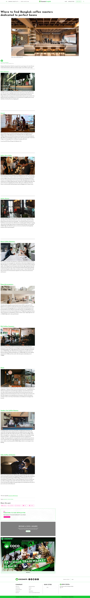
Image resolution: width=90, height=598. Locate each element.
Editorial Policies (32, 586)
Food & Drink (10, 499)
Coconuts (46, 1)
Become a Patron (66, 579)
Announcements (19, 589)
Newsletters (71, 1)
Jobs (30, 589)
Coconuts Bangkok (5, 62)
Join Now (28, 531)
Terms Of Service (65, 596)
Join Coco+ (78, 1)
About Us (17, 586)
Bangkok (5, 499)
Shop (66, 1)
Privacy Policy (70, 596)
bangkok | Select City (13, 1)
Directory (17, 592)
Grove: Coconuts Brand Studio (34, 592)
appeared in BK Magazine (13, 495)
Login (83, 1)
